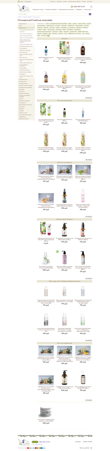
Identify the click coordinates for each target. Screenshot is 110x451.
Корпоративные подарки (74, 1)
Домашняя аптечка (24, 118)
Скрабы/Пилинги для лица (26, 46)
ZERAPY (87, 33)
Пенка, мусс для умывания (26, 35)
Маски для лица (23, 57)
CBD (83, 33)
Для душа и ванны (23, 83)
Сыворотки (22, 74)
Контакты (89, 1)
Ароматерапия (23, 23)
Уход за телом (22, 81)
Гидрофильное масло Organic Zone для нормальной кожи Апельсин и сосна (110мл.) (83, 359)
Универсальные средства (25, 87)
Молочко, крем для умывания (26, 37)
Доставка (59, 1)
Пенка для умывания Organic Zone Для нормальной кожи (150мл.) (83, 178)
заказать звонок (35, 442)
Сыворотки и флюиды (25, 50)
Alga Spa (39, 33)
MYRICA (64, 29)
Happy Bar (66, 31)
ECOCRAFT (57, 25)
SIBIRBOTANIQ (71, 33)
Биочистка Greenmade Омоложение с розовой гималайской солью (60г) (64, 330)
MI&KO (69, 23)
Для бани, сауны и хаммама (25, 85)
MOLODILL (78, 33)
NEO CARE (52, 27)
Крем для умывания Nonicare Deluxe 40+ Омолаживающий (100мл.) (46, 240)
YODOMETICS (64, 27)
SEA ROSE (60, 33)
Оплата (65, 1)
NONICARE (40, 27)
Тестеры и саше (23, 112)
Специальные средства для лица (26, 60)
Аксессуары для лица (25, 70)
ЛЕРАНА (58, 27)
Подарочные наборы (24, 93)
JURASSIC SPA (71, 25)
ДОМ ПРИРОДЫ (41, 25)
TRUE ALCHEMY (82, 23)
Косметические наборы (25, 72)
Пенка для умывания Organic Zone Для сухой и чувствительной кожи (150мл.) (46, 206)
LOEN (65, 33)
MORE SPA (54, 33)
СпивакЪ (39, 29)
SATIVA (47, 23)
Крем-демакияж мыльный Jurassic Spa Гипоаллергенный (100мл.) (83, 59)
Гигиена (21, 98)
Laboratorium (72, 27)
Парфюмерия (22, 116)
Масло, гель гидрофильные (26, 44)
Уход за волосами (23, 79)
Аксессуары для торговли (25, 114)
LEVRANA (75, 23)
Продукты (79, 9)
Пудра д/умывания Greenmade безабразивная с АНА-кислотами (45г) (83, 302)
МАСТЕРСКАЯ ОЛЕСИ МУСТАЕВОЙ (58, 23)
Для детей (21, 89)
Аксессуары (87, 9)
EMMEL (44, 29)
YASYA (38, 35)
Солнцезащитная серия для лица (26, 77)
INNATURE (64, 25)
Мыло (20, 25)
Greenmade (58, 29)
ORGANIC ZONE (50, 25)
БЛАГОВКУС (70, 29)
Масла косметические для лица (26, 55)
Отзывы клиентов (87, 441)
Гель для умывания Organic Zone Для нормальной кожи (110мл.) (83, 149)
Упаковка (21, 110)
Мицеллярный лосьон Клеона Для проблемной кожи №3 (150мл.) (83, 87)
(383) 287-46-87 (79, 6)
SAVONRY (86, 25)
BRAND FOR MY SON (83, 31)
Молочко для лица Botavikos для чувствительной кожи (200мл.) (83, 268)
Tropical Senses (51, 29)
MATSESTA (45, 33)
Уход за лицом (22, 27)
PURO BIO (46, 27)
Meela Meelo (77, 29)
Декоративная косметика (66, 9)
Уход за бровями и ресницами (24, 65)
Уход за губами (23, 68)
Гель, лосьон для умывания (26, 33)
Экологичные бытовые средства (24, 96)
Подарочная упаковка (24, 100)
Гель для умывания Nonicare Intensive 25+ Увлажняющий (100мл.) (46, 121)
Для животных (22, 102)
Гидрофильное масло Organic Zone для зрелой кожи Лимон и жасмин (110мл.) (46, 359)
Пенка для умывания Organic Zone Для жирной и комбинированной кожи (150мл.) (46, 178)
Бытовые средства (51, 9)
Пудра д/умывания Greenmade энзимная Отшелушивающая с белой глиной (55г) (46, 302)
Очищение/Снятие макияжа (26, 29)
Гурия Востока (73, 31)
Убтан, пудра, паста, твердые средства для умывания (25, 41)
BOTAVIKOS (78, 27)
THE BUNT (43, 35)
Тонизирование (23, 48)
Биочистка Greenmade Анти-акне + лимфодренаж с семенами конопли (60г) (83, 330)
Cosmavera (55, 31)
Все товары (89, 97)
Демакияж (22, 31)
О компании (52, 1)
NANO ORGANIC (79, 25)
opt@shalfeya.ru (38, 444)
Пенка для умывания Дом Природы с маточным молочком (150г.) (83, 206)
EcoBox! (60, 31)
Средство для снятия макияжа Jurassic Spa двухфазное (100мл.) (64, 87)
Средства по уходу (37, 9)
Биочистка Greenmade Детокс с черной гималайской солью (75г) (46, 330)
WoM (50, 33)
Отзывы (84, 1)
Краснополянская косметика (44, 31)
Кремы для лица (23, 52)
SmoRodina (85, 27)
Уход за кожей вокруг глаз (26, 62)
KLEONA (89, 23)
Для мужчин (22, 91)
